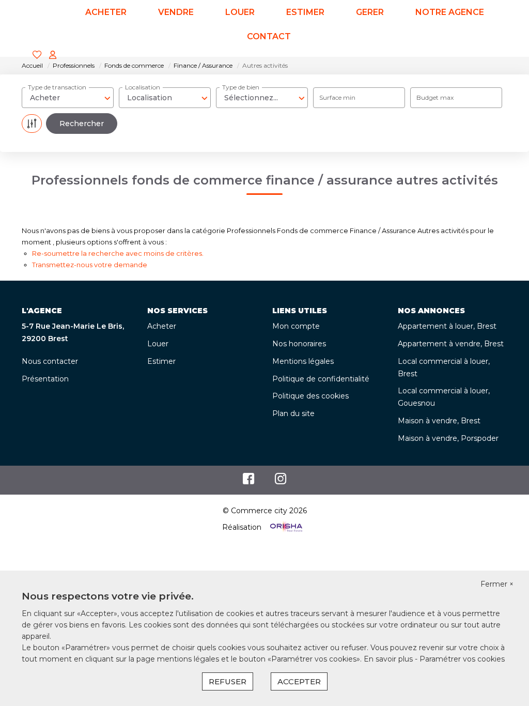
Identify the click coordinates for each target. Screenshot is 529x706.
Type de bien (240, 87)
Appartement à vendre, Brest (451, 343)
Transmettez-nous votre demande (89, 264)
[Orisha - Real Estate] (285, 527)
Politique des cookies (310, 396)
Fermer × (497, 584)
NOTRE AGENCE (449, 12)
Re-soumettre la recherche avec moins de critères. (118, 253)
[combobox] (67, 98)
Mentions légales (303, 361)
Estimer (161, 361)
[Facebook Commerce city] (248, 481)
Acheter (161, 326)
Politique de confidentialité (320, 378)
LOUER (240, 12)
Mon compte (296, 326)
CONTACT (269, 36)
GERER (370, 12)
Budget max (435, 97)
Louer (157, 343)
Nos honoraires (299, 343)
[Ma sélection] (37, 56)
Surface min (337, 97)
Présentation (45, 378)
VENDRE (176, 12)
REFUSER (227, 681)
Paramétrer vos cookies (462, 659)
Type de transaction (57, 87)
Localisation (142, 87)
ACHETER (106, 12)
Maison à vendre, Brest (439, 420)
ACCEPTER (299, 681)
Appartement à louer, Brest (447, 326)
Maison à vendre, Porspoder (448, 438)
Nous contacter (50, 361)
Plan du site (293, 413)
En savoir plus (389, 659)
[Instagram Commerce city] (280, 481)
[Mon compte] (52, 56)
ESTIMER (305, 12)
